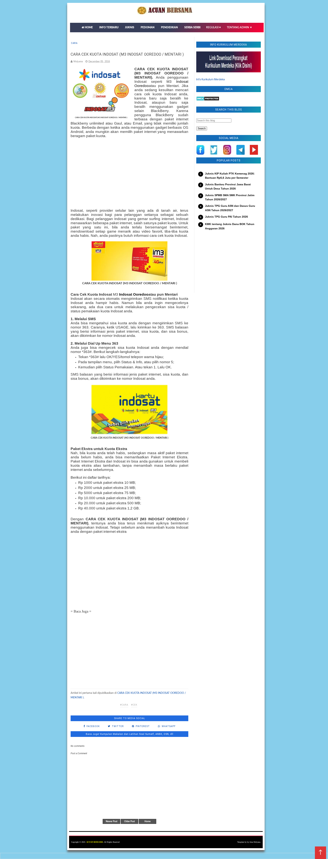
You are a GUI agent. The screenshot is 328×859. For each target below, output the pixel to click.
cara (74, 43)
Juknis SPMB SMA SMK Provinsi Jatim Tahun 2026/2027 (229, 197)
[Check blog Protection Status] (207, 99)
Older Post (129, 821)
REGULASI (213, 27)
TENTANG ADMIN (239, 27)
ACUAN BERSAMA (94, 842)
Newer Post (111, 821)
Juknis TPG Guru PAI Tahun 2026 (226, 216)
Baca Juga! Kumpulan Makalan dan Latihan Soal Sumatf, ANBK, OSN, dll (129, 734)
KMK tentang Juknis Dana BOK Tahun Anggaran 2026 (229, 226)
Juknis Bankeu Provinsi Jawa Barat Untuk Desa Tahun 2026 (228, 186)
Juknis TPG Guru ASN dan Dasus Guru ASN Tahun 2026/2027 (230, 208)
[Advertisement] (129, 173)
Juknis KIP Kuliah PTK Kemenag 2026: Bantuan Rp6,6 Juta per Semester (230, 175)
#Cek (134, 704)
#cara (124, 704)
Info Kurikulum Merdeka (210, 79)
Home (147, 821)
